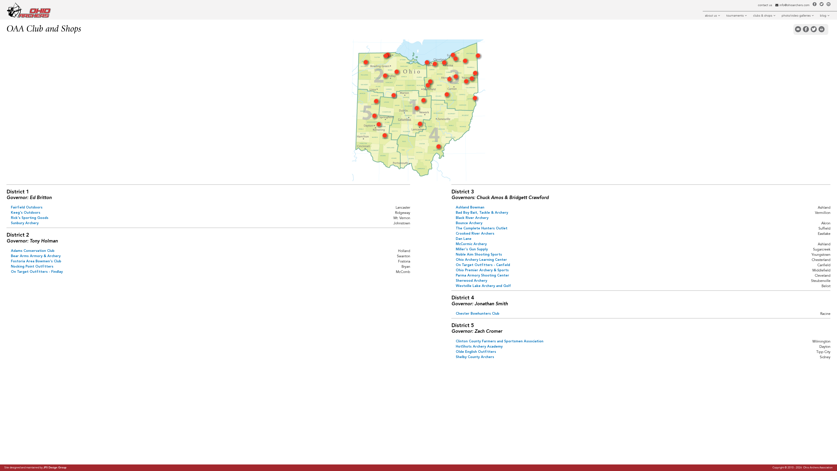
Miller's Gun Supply (472, 249)
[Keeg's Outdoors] (393, 96)
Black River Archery (472, 218)
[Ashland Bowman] (428, 86)
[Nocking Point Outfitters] (366, 63)
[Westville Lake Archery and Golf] (466, 82)
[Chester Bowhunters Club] (438, 147)
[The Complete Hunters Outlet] (456, 77)
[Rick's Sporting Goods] (423, 101)
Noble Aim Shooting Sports (479, 254)
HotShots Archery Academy (479, 346)
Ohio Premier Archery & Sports (482, 270)
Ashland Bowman (470, 207)
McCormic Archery (471, 244)
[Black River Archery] (435, 65)
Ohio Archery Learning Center (481, 260)
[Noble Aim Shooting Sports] (475, 74)
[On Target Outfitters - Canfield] (472, 79)
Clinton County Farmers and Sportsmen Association (499, 341)
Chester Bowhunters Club (477, 314)
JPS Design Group (54, 467)
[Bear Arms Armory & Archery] (386, 57)
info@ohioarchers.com (794, 5)
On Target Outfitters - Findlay (37, 272)
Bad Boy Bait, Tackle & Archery (482, 213)
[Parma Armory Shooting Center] (444, 63)
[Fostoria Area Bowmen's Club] (397, 73)
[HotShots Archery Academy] (379, 125)
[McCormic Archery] (430, 82)
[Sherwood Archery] (475, 99)
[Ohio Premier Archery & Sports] (465, 62)
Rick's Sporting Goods (29, 218)
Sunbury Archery (25, 223)
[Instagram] (828, 5)
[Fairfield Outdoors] (420, 125)
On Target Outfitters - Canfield (483, 265)
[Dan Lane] (478, 57)
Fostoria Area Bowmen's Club (36, 261)
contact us (765, 5)
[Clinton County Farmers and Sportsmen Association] (385, 136)
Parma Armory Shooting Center (482, 275)
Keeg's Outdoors (25, 213)
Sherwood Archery (471, 281)
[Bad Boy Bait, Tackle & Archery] (427, 63)
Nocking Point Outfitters (32, 266)
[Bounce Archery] (449, 80)
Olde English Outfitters (476, 352)
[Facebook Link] (815, 5)
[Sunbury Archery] (417, 109)
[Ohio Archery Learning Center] (455, 60)
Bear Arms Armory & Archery (36, 256)
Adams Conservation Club (32, 251)
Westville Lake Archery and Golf (483, 286)
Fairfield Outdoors (27, 207)
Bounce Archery (469, 223)
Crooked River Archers (475, 234)
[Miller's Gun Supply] (447, 95)
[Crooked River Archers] (453, 56)
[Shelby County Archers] (376, 102)
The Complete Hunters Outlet (481, 228)
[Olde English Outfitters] (374, 117)
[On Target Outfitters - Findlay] (385, 77)
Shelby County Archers (475, 357)
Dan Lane (463, 239)
